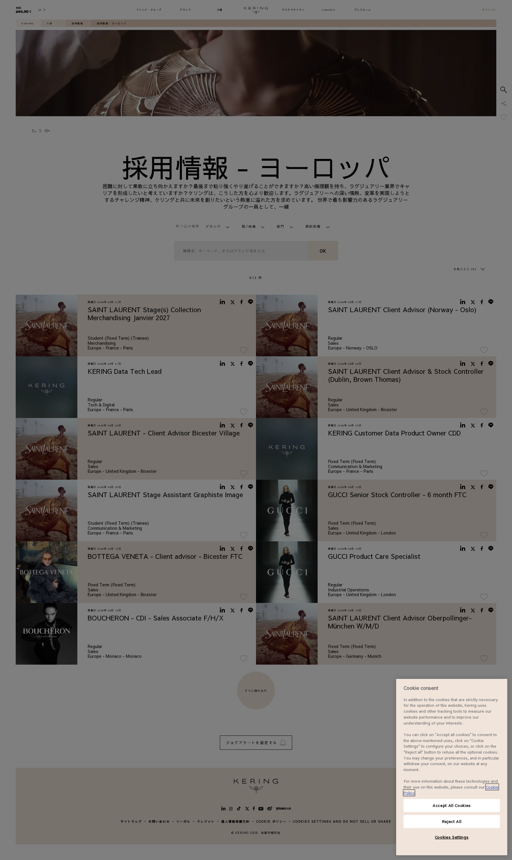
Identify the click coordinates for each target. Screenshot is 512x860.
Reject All (452, 821)
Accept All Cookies (452, 805)
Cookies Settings (452, 837)
